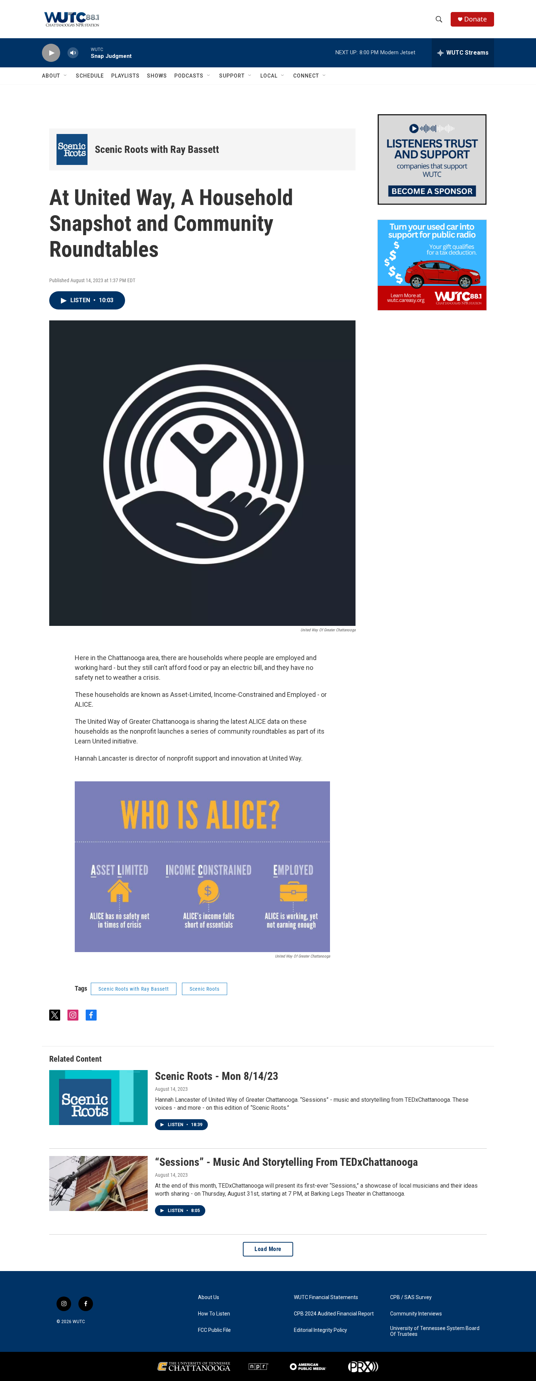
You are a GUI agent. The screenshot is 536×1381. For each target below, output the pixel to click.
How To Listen (214, 1314)
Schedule (90, 76)
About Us (208, 1297)
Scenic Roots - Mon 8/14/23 (216, 1076)
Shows (157, 76)
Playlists (125, 76)
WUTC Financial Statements (326, 1297)
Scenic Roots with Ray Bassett (157, 149)
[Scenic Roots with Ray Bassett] (72, 149)
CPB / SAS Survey (411, 1297)
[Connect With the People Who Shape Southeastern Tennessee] (432, 159)
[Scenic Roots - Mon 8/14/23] (98, 1097)
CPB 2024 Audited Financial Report (334, 1314)
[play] (51, 53)
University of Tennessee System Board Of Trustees (434, 1331)
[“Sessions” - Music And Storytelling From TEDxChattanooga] (98, 1183)
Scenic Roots (205, 989)
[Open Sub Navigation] (66, 76)
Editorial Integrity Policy (320, 1330)
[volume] (73, 53)
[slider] (84, 52)
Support (232, 76)
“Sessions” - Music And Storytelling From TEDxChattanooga (286, 1162)
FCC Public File (214, 1330)
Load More (268, 1249)
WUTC (79, 1321)
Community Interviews (416, 1314)
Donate (475, 19)
